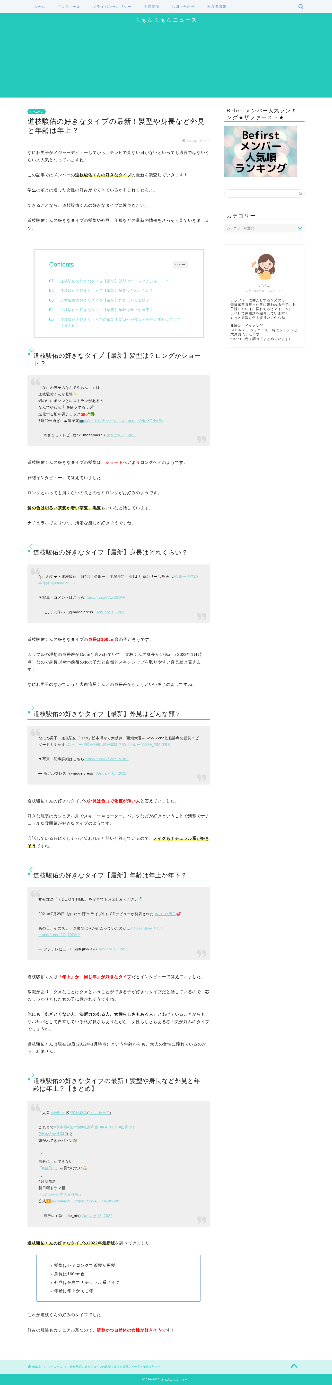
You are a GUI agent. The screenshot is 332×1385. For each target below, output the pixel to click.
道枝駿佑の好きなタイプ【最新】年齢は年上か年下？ (107, 310)
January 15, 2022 (111, 773)
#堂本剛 (60, 1127)
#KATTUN (108, 1127)
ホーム (39, 6)
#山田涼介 (127, 1127)
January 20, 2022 (121, 435)
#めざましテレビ (98, 421)
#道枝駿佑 (78, 1113)
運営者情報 (217, 6)
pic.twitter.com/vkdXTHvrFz (138, 421)
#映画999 (92, 744)
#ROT (159, 928)
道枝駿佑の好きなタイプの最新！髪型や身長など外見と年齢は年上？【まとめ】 (120, 322)
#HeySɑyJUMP (53, 1134)
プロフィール (69, 6)
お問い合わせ (183, 6)
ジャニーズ (36, 111)
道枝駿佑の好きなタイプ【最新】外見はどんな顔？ (105, 300)
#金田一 (58, 1113)
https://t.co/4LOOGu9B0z (97, 1201)
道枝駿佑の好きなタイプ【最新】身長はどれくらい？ (107, 290)
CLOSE (180, 264)
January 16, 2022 (111, 612)
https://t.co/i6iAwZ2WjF (104, 597)
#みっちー (74, 744)
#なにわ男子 (165, 914)
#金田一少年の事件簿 (60, 1194)
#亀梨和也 (89, 1127)
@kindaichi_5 (63, 583)
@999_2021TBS (155, 744)
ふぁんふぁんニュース (166, 19)
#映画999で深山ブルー (120, 744)
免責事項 (151, 6)
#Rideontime (141, 928)
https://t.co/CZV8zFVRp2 (106, 759)
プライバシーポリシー (112, 6)
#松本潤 (74, 1127)
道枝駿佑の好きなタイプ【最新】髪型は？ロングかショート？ (114, 281)
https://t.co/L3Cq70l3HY (59, 935)
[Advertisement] (166, 63)
